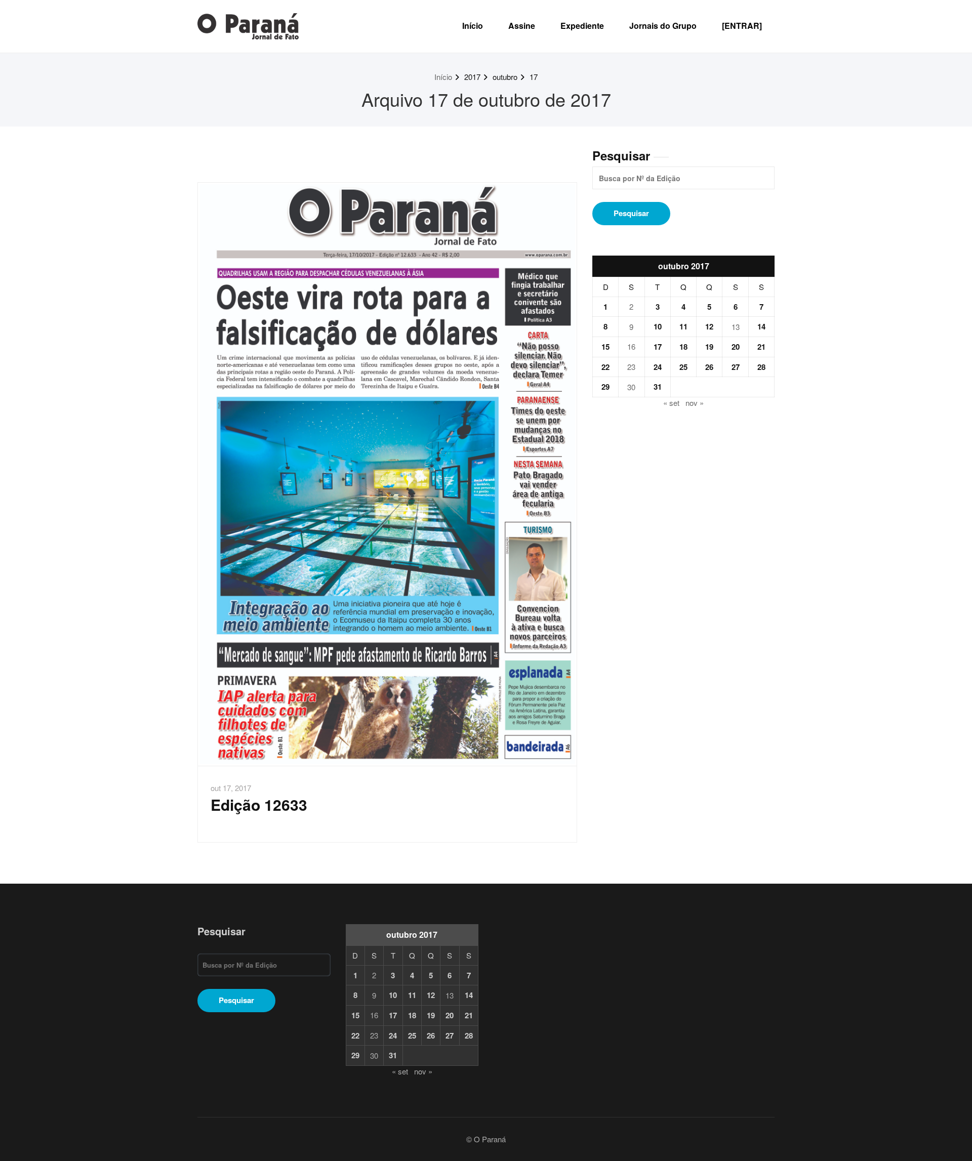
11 (683, 326)
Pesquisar (621, 155)
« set (671, 402)
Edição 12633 (259, 804)
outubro (505, 76)
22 (605, 366)
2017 (472, 76)
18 (683, 346)
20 (736, 346)
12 (709, 326)
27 (736, 366)
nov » (694, 402)
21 (761, 346)
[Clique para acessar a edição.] (387, 474)
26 (709, 366)
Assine (521, 25)
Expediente (582, 25)
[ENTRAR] (742, 25)
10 (658, 326)
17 (534, 76)
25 (683, 366)
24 (658, 366)
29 (605, 386)
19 (709, 346)
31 (658, 386)
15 (605, 346)
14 (761, 326)
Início (472, 25)
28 (761, 366)
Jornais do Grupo (663, 25)
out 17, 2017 (231, 787)
